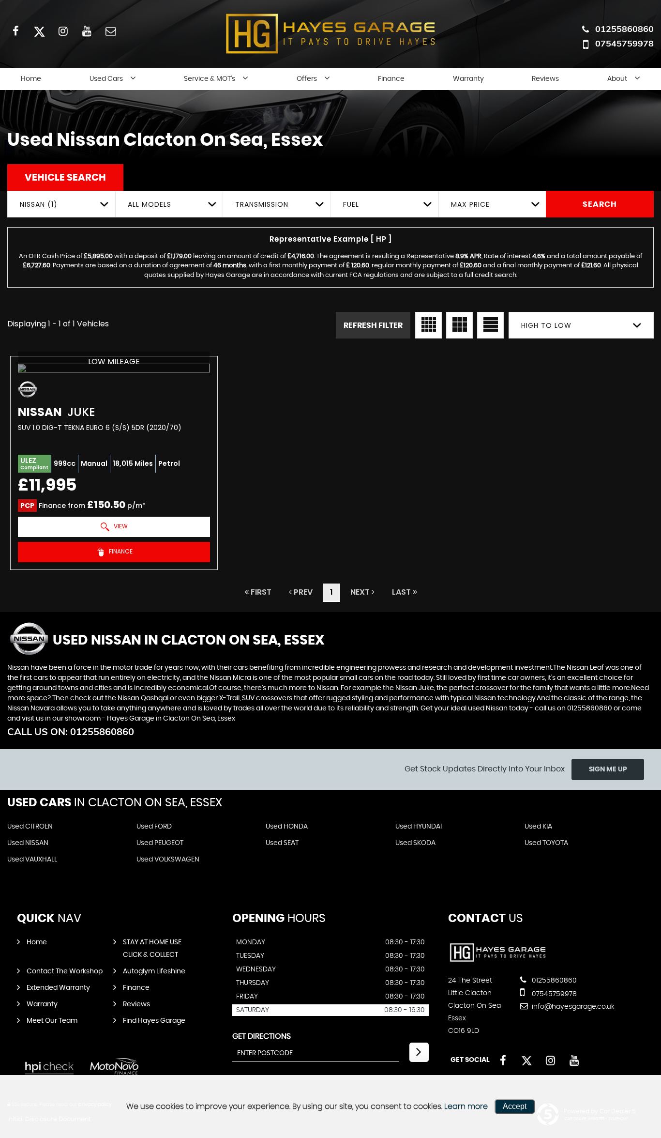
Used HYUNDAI (418, 826)
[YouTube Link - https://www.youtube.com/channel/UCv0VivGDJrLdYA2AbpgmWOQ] (86, 30)
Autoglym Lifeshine (154, 971)
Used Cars (106, 79)
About (617, 79)
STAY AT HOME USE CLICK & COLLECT (152, 948)
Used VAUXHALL (32, 859)
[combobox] (61, 204)
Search (600, 204)
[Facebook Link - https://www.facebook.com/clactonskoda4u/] (15, 30)
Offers (307, 79)
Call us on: (70, 731)
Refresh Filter (373, 325)
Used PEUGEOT (159, 843)
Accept (514, 1106)
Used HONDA (287, 826)
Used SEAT (282, 843)
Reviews (545, 79)
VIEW (120, 526)
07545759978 (624, 43)
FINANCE (120, 551)
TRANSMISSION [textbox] (261, 204)
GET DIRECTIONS (261, 1036)
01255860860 (624, 28)
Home (31, 79)
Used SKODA (415, 843)
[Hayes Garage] (497, 961)
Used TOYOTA (546, 843)
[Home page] (330, 33)
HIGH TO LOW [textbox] (546, 325)
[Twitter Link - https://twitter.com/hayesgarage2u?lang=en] (39, 30)
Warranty (468, 79)
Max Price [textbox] (470, 204)
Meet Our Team (52, 1020)
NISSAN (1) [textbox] (39, 204)
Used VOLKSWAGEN (167, 859)
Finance (391, 79)
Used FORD (154, 826)
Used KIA (538, 826)
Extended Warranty (58, 987)
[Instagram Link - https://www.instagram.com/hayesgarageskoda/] (63, 30)
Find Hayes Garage (154, 1020)
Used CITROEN (30, 826)
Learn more (466, 1106)
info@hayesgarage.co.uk (572, 1006)
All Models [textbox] (149, 204)
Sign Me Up (608, 769)
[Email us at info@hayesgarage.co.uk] (110, 30)
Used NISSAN (27, 843)
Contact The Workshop (65, 971)
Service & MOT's (209, 79)
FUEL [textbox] (351, 204)
